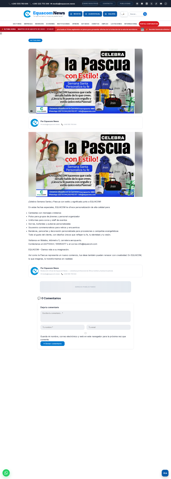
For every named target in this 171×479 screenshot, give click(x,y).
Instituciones (63, 24)
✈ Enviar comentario (52, 344)
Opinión (75, 24)
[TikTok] (156, 3)
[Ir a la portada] (27, 14)
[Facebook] (137, 3)
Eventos (95, 24)
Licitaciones (116, 24)
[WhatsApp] (165, 3)
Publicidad (125, 3)
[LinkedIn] (146, 3)
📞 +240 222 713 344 (39, 4)
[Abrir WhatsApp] (6, 473)
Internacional (130, 24)
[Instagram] (142, 3)
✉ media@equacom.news (62, 4)
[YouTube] (161, 3)
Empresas (28, 24)
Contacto (108, 3)
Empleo (105, 24)
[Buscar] (145, 14)
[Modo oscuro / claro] (124, 14)
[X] (151, 3)
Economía (50, 24)
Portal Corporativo (149, 24)
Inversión (39, 24)
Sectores (17, 24)
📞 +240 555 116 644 (18, 4)
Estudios (85, 24)
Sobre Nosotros (90, 3)
